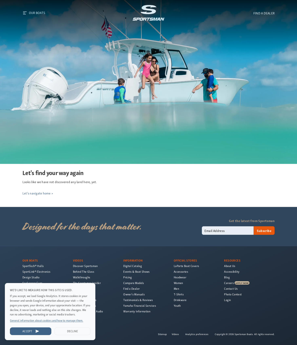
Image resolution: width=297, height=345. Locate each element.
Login (227, 300)
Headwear (180, 277)
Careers (229, 283)
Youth (177, 306)
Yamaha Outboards (84, 300)
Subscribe (264, 230)
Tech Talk (79, 294)
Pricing (127, 277)
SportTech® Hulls (33, 266)
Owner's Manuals (134, 294)
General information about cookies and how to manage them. (46, 320)
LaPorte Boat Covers (186, 266)
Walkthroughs (81, 277)
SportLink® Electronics (36, 271)
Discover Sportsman (85, 266)
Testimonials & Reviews (138, 300)
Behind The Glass (83, 271)
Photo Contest (233, 294)
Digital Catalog (132, 266)
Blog (227, 277)
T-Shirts (179, 294)
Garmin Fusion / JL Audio (88, 311)
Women (178, 283)
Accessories (181, 271)
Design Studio (30, 277)
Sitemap (162, 334)
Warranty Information (136, 311)
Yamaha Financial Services (139, 306)
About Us (229, 266)
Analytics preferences (196, 334)
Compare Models (133, 283)
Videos (175, 334)
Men (176, 289)
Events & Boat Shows (136, 271)
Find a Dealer (131, 289)
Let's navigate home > (37, 193)
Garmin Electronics (84, 306)
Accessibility (231, 271)
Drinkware (180, 300)
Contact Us (231, 289)
